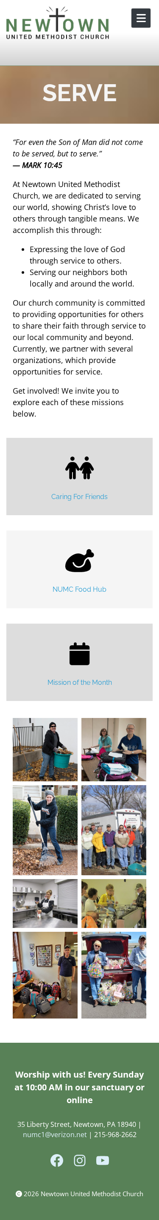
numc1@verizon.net (55, 1134)
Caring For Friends (79, 497)
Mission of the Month (79, 682)
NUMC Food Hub (79, 589)
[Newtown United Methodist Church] (58, 23)
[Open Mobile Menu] (141, 18)
